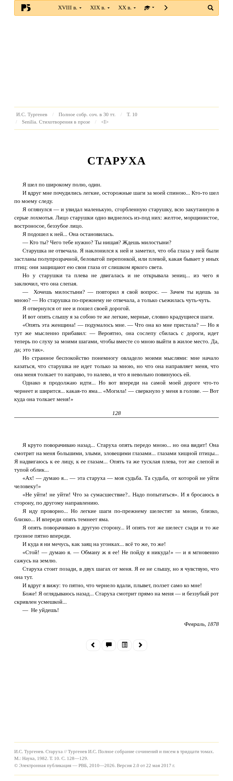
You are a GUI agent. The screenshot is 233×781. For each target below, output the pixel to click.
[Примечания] (109, 645)
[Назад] (93, 645)
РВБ (26, 7)
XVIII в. (68, 7)
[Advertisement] (116, 61)
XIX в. (98, 7)
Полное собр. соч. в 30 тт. (87, 114)
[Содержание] (124, 645)
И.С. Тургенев (31, 114)
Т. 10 (132, 114)
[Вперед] (140, 645)
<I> (105, 122)
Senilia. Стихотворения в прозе (56, 122)
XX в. (125, 7)
